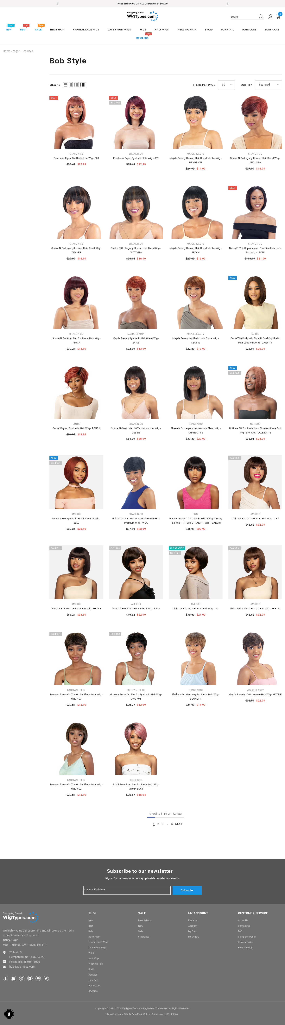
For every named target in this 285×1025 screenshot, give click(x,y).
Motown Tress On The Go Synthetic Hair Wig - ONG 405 (136, 696)
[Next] (227, 4)
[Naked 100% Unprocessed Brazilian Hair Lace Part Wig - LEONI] (255, 212)
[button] (65, 84)
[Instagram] (13, 978)
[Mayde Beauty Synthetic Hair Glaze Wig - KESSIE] (196, 302)
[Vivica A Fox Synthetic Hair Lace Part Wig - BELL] (76, 482)
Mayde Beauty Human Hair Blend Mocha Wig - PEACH (195, 250)
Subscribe (187, 890)
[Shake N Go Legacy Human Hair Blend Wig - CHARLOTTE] (196, 392)
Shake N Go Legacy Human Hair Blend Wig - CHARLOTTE (196, 430)
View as (54, 84)
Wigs (15, 51)
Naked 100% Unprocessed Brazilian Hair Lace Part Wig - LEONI (255, 250)
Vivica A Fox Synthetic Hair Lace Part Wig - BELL (76, 520)
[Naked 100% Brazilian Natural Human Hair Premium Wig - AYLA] (136, 482)
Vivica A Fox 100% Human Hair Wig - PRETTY (255, 608)
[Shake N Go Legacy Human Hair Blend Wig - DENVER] (76, 212)
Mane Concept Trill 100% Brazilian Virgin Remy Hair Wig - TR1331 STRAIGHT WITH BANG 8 (195, 520)
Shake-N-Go (76, 153)
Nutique (255, 424)
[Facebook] (5, 978)
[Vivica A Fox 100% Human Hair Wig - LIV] (196, 572)
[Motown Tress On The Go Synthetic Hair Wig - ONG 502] (76, 748)
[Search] (247, 17)
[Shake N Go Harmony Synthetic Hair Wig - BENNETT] (196, 658)
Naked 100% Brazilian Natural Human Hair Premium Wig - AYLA (136, 520)
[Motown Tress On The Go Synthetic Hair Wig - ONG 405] (136, 658)
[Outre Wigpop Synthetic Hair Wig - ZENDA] (76, 392)
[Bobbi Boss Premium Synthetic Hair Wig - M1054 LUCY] (136, 748)
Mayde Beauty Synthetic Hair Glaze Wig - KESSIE (195, 340)
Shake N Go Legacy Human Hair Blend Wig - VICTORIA (136, 250)
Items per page (204, 84)
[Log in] (271, 17)
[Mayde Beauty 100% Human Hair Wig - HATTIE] (255, 658)
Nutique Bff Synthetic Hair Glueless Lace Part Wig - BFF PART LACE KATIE (255, 430)
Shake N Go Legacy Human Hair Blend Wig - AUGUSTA (255, 160)
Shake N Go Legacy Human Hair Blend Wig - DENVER (76, 250)
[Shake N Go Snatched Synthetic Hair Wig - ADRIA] (76, 302)
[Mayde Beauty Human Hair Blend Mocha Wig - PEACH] (196, 212)
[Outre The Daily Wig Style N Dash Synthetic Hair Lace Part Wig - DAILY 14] (255, 302)
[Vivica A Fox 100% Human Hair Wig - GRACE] (76, 572)
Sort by (246, 84)
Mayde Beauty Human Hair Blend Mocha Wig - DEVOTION (195, 160)
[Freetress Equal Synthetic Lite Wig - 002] (136, 122)
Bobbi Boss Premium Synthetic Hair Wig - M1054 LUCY (135, 786)
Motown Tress (76, 690)
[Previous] (57, 4)
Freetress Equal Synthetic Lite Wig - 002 (136, 158)
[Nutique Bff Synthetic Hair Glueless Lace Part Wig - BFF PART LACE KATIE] (255, 392)
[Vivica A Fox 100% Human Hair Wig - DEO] (255, 482)
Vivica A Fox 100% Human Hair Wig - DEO (255, 518)
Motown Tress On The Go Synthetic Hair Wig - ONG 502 (76, 786)
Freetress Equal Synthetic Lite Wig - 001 (76, 158)
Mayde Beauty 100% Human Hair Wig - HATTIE (255, 694)
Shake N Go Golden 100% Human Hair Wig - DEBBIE (136, 430)
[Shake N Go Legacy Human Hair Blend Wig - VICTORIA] (136, 212)
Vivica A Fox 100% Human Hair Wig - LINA (136, 608)
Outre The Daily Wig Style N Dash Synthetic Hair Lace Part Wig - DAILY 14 (255, 340)
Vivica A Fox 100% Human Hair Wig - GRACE (76, 608)
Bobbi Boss (136, 780)
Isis (195, 514)
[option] (142, 3)
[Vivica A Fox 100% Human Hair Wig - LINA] (136, 572)
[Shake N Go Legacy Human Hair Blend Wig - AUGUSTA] (255, 122)
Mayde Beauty (195, 153)
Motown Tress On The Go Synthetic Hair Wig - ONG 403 (76, 696)
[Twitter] (46, 978)
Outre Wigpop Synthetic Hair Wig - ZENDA (76, 428)
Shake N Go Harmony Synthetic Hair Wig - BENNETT (195, 696)
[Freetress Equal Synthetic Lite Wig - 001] (76, 122)
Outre (255, 334)
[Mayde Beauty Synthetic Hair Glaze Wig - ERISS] (136, 302)
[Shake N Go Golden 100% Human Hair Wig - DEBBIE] (136, 392)
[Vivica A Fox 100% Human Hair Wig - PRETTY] (255, 572)
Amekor (76, 514)
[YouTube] (38, 978)
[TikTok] (30, 978)
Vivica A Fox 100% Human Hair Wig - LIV (195, 608)
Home (6, 51)
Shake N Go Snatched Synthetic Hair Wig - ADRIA (76, 340)
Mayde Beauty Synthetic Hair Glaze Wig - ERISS (136, 340)
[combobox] (243, 17)
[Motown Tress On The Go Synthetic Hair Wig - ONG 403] (76, 658)
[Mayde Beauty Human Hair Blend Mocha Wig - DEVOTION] (196, 122)
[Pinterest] (21, 978)
